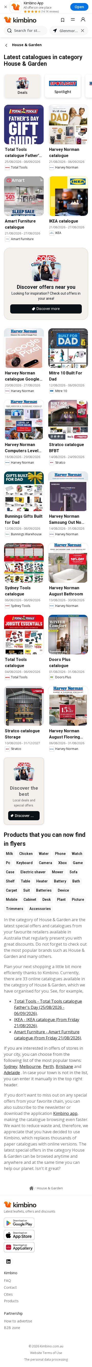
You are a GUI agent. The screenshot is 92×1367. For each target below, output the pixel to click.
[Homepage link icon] (31, 1188)
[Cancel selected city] (82, 30)
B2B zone (12, 1327)
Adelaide (12, 1072)
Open (79, 6)
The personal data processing (46, 1360)
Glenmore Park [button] (69, 30)
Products (11, 1300)
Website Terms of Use (46, 1353)
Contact (10, 1287)
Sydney (10, 1066)
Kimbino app (65, 1113)
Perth (48, 1066)
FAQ (7, 1280)
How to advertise (18, 1321)
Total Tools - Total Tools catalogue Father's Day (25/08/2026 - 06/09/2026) (48, 1007)
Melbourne (30, 1066)
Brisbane (64, 1066)
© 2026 (46, 1346)
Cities (8, 1294)
